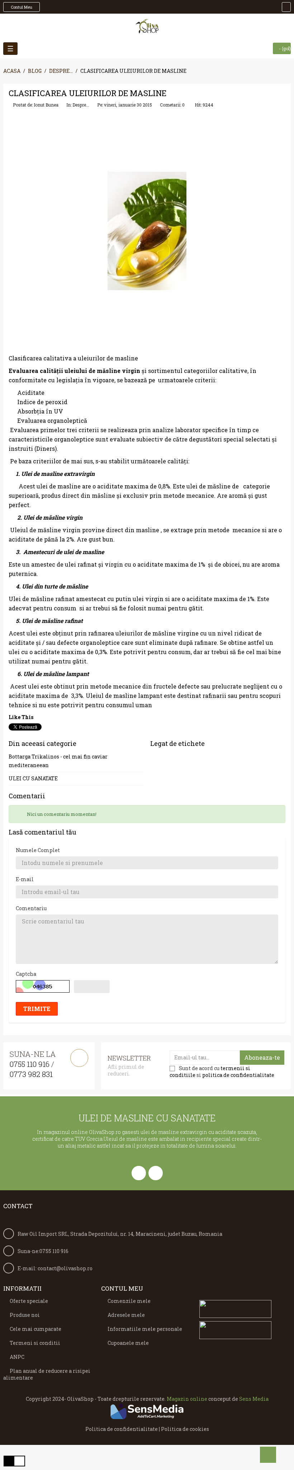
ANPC (17, 1356)
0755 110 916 (29, 1064)
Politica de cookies (185, 1429)
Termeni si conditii (35, 1342)
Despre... (80, 105)
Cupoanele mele (128, 1342)
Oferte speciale (29, 1301)
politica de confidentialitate (238, 1075)
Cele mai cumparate (35, 1328)
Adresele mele (126, 1314)
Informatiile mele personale (145, 1328)
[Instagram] (155, 1173)
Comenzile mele (129, 1301)
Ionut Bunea (46, 105)
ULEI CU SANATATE (33, 778)
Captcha (26, 973)
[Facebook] (139, 1173)
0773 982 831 (31, 1074)
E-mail (25, 879)
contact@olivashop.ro (65, 1268)
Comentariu (31, 908)
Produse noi (25, 1314)
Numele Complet (38, 850)
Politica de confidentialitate (121, 1429)
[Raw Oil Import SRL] (147, 26)
